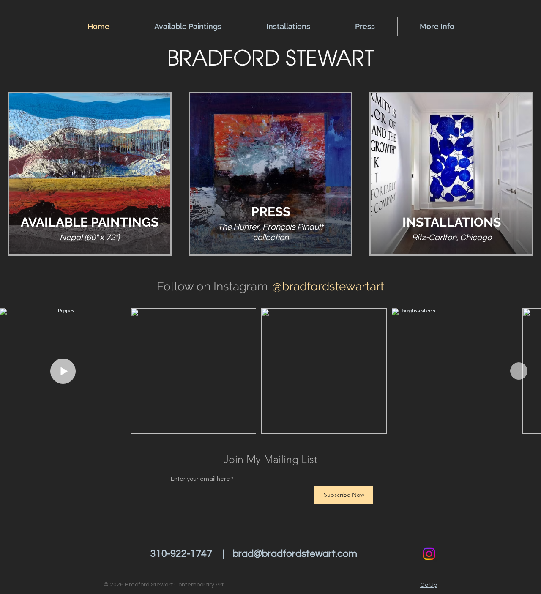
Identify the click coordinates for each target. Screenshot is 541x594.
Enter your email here (200, 479)
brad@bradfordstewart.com (295, 554)
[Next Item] (518, 371)
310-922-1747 (181, 554)
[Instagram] (429, 554)
